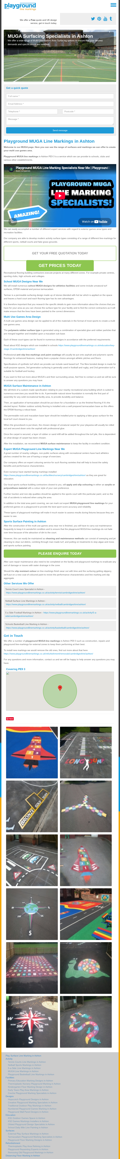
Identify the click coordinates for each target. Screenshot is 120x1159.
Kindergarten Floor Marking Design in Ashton (30, 1087)
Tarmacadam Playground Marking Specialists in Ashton (35, 1137)
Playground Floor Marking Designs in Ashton (30, 1140)
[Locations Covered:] (5, 5)
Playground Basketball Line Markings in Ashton (31, 1074)
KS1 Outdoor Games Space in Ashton (26, 1118)
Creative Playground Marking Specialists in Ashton (33, 1102)
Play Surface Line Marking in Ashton (23, 1055)
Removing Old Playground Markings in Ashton (30, 1152)
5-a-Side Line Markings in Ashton (24, 1068)
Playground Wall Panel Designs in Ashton (28, 1112)
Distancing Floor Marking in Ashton (23, 1155)
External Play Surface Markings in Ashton (28, 1133)
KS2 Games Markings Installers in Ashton (28, 1121)
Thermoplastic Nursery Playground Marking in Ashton (34, 1084)
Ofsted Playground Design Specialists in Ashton (31, 1124)
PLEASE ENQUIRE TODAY (60, 553)
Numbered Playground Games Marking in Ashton (32, 1108)
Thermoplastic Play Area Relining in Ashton (29, 1146)
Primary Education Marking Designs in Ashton (30, 1080)
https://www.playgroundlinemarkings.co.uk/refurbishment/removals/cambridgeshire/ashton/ (48, 653)
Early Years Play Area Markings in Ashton (28, 1090)
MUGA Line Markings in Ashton (23, 1071)
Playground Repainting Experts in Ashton (28, 1149)
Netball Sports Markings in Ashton (24, 1065)
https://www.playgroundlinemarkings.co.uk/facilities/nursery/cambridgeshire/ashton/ (45, 475)
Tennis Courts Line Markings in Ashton (27, 1062)
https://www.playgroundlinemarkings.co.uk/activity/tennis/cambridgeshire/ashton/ (45, 592)
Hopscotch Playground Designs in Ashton (28, 1099)
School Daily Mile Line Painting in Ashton (28, 1127)
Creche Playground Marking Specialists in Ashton (32, 1093)
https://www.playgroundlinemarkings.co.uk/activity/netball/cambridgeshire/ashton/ (46, 604)
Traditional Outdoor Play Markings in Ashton (29, 1105)
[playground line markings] (22, 6)
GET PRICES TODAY (60, 265)
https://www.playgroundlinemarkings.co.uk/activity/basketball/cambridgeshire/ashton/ (47, 627)
